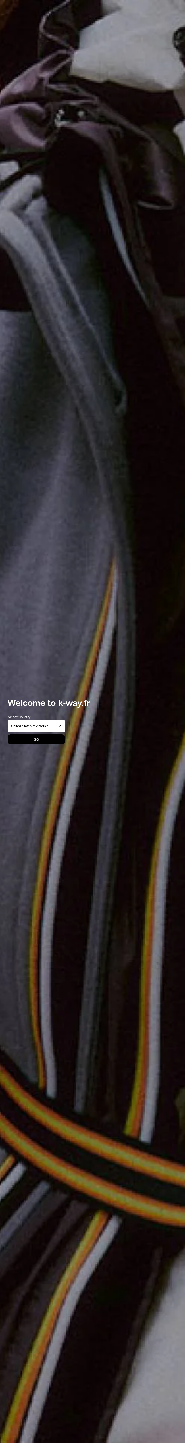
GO (36, 739)
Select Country (19, 716)
